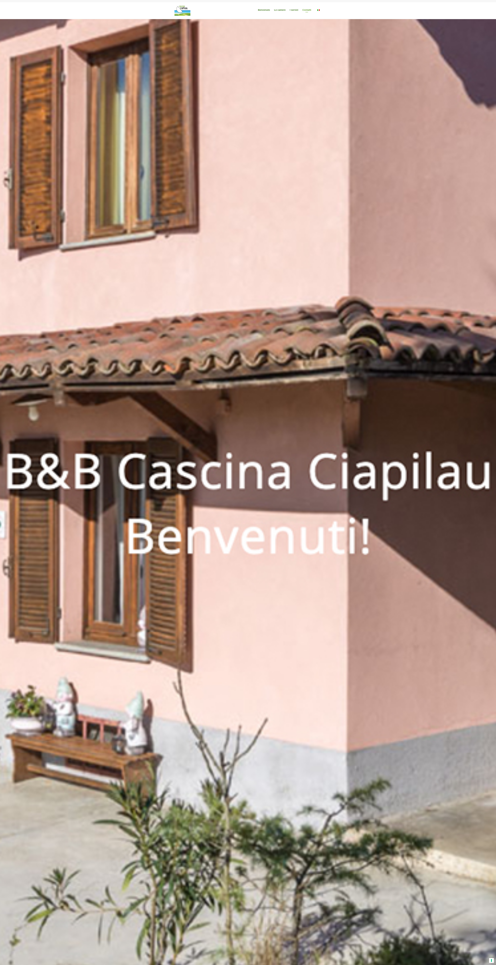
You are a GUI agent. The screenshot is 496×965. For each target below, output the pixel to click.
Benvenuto (264, 10)
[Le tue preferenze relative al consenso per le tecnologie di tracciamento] (491, 960)
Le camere (280, 10)
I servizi (294, 10)
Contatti (306, 10)
